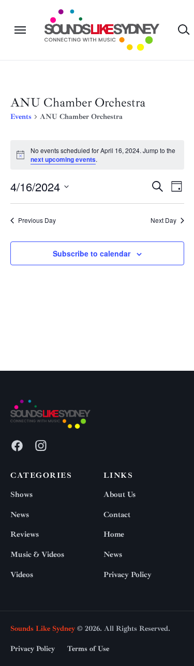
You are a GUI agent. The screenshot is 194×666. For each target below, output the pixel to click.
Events (21, 116)
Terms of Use (88, 648)
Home (113, 534)
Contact (116, 515)
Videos (21, 575)
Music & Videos (37, 554)
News (19, 515)
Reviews (24, 534)
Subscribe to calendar (91, 253)
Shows (21, 494)
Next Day (163, 220)
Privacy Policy (127, 575)
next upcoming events (63, 159)
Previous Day (37, 220)
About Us (119, 494)
